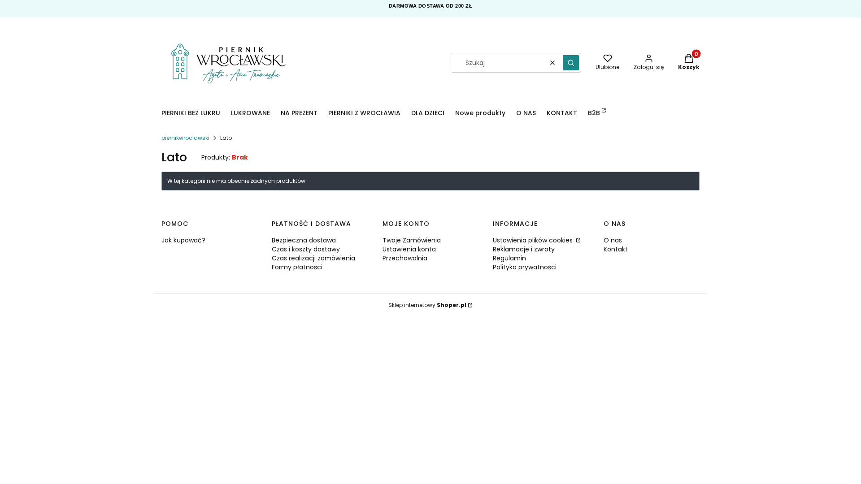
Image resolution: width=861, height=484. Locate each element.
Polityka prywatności (525, 267)
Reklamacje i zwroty (524, 249)
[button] (571, 62)
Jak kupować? (183, 240)
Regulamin (509, 258)
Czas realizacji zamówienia (313, 258)
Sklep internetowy (427, 305)
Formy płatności (297, 267)
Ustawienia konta (409, 249)
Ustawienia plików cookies (533, 240)
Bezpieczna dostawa (304, 240)
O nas (613, 240)
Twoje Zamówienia (412, 240)
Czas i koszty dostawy (306, 249)
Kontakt (616, 249)
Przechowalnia (405, 258)
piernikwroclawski (185, 138)
